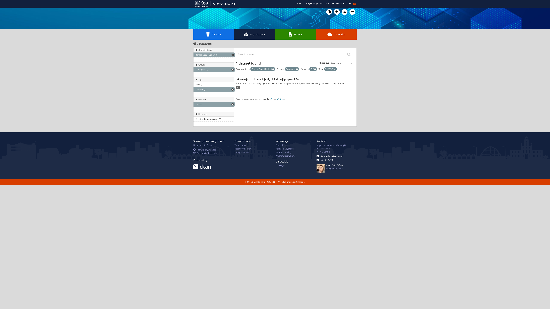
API (271, 99)
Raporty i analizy (283, 152)
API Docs (280, 99)
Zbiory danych (241, 145)
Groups (298, 34)
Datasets (216, 34)
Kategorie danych (242, 152)
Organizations (257, 34)
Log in (298, 3)
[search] (349, 54)
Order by (323, 63)
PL (350, 3)
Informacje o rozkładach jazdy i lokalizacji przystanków (267, 79)
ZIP (237, 87)
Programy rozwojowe (285, 155)
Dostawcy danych (242, 148)
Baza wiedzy (281, 145)
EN (354, 3)
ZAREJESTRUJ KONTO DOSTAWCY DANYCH (324, 3)
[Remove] (273, 69)
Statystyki (280, 165)
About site (339, 34)
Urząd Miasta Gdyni (202, 145)
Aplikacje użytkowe (285, 148)
